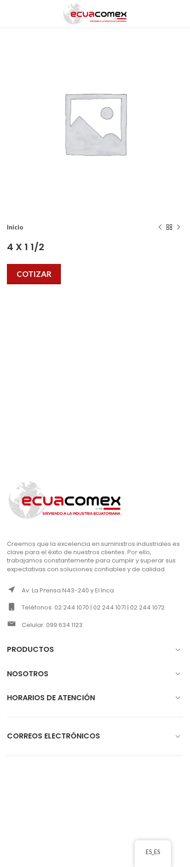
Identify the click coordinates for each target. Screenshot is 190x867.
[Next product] (178, 227)
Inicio (15, 227)
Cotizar (34, 274)
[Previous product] (160, 227)
